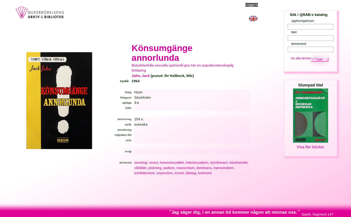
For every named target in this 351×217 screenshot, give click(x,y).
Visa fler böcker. (311, 147)
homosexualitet (172, 162)
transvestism (224, 168)
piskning (154, 168)
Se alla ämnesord (303, 58)
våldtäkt (140, 168)
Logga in (251, 5)
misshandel (238, 162)
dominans (204, 168)
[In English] (253, 22)
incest (179, 173)
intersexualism (197, 162)
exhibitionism (144, 173)
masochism (185, 168)
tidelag (191, 173)
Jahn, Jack (141, 76)
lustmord (205, 173)
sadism (169, 168)
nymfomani (218, 162)
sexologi (140, 162)
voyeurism (164, 173)
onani (153, 162)
